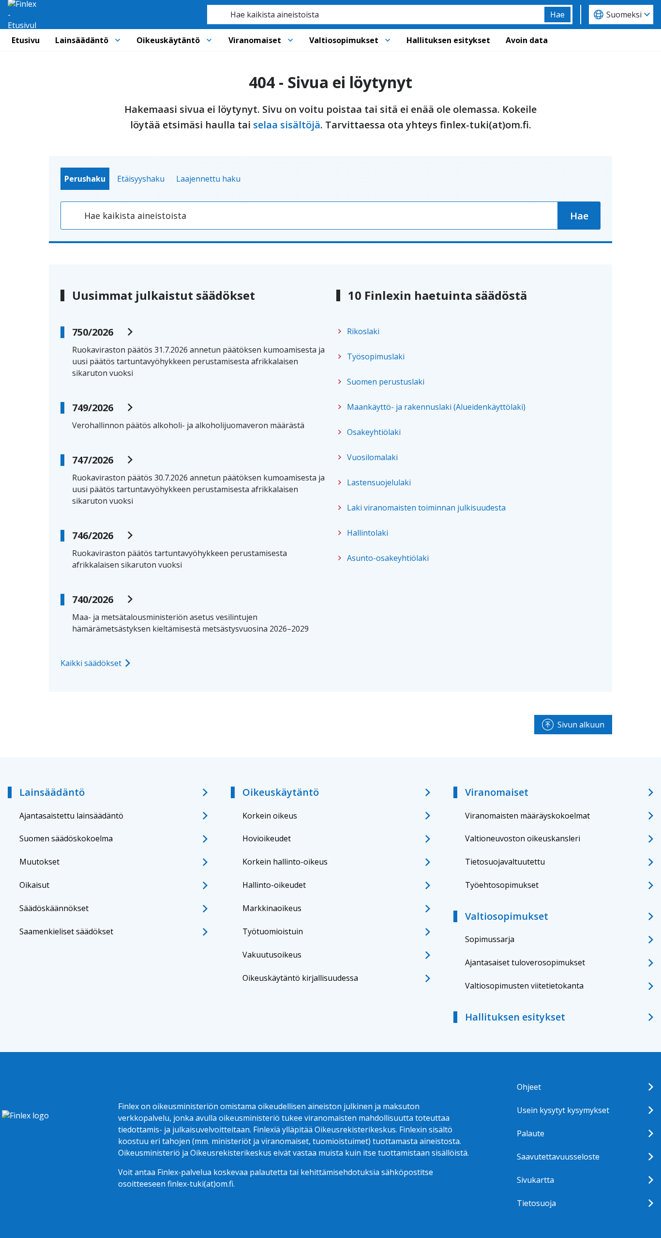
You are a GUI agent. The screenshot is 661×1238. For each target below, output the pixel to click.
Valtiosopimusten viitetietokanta (524, 985)
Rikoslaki (363, 331)
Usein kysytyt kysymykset (563, 1110)
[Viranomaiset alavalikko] (290, 40)
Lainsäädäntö (81, 40)
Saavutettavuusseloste (558, 1156)
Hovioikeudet (266, 838)
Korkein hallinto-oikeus (285, 861)
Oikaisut (34, 885)
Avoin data (527, 40)
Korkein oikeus (269, 815)
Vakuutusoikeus (271, 954)
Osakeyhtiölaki (374, 432)
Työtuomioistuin (272, 931)
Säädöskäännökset (54, 908)
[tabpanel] (330, 215)
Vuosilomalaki (372, 457)
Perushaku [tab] (84, 178)
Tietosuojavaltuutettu (505, 861)
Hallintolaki (367, 532)
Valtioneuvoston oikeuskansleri (522, 838)
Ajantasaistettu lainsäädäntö (71, 815)
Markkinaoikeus (271, 908)
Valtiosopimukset (343, 40)
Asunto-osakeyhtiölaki (388, 558)
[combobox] (375, 14)
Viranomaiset (254, 40)
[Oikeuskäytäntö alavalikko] (209, 40)
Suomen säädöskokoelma (66, 838)
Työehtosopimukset (502, 885)
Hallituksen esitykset (448, 40)
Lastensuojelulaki (379, 482)
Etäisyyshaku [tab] (141, 178)
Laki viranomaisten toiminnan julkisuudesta (426, 507)
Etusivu (26, 40)
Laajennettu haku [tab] (208, 178)
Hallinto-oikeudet (274, 885)
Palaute (530, 1133)
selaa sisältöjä (286, 124)
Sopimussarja (489, 939)
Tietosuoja (536, 1203)
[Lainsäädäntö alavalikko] (117, 40)
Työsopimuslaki (376, 356)
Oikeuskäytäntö (168, 40)
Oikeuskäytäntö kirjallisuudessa (300, 978)
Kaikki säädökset (90, 663)
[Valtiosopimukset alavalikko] (387, 40)
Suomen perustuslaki (385, 381)
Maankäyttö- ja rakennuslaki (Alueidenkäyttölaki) (436, 407)
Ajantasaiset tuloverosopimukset (525, 962)
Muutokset (39, 861)
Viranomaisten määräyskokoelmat (527, 815)
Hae (557, 14)
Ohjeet (529, 1087)
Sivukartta (535, 1180)
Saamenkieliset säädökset (66, 931)
